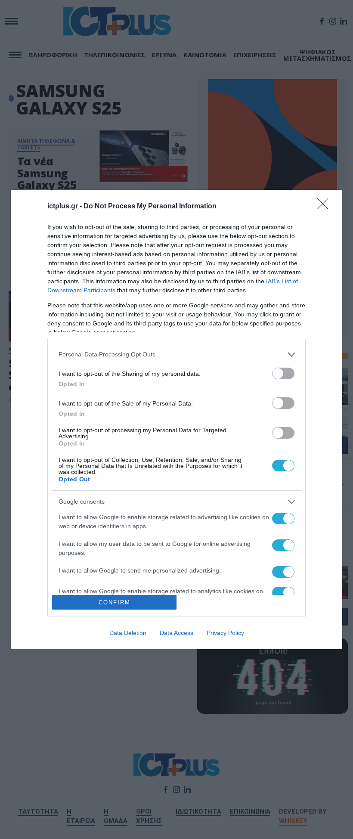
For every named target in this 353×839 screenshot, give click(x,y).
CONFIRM (114, 602)
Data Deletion (127, 632)
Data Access (176, 632)
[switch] (283, 373)
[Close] (325, 206)
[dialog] (176, 420)
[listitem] (176, 354)
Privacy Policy (225, 632)
